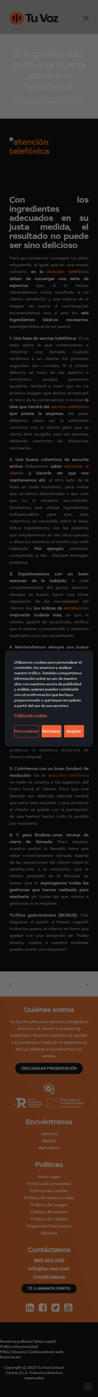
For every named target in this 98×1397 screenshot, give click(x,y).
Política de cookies (30, 715)
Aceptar (74, 731)
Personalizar (26, 731)
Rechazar (51, 731)
